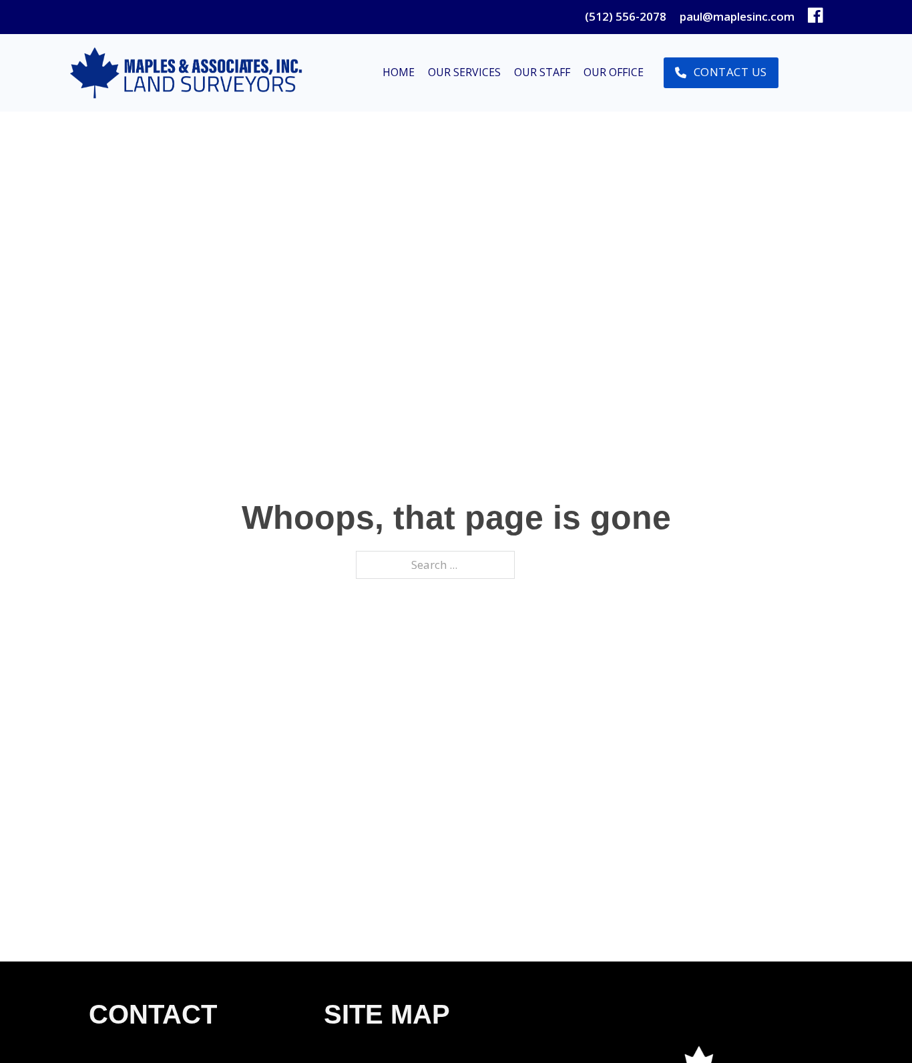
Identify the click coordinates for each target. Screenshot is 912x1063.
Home (399, 72)
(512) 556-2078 (625, 16)
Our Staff (542, 72)
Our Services (464, 72)
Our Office (614, 72)
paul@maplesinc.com (737, 16)
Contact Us (730, 71)
